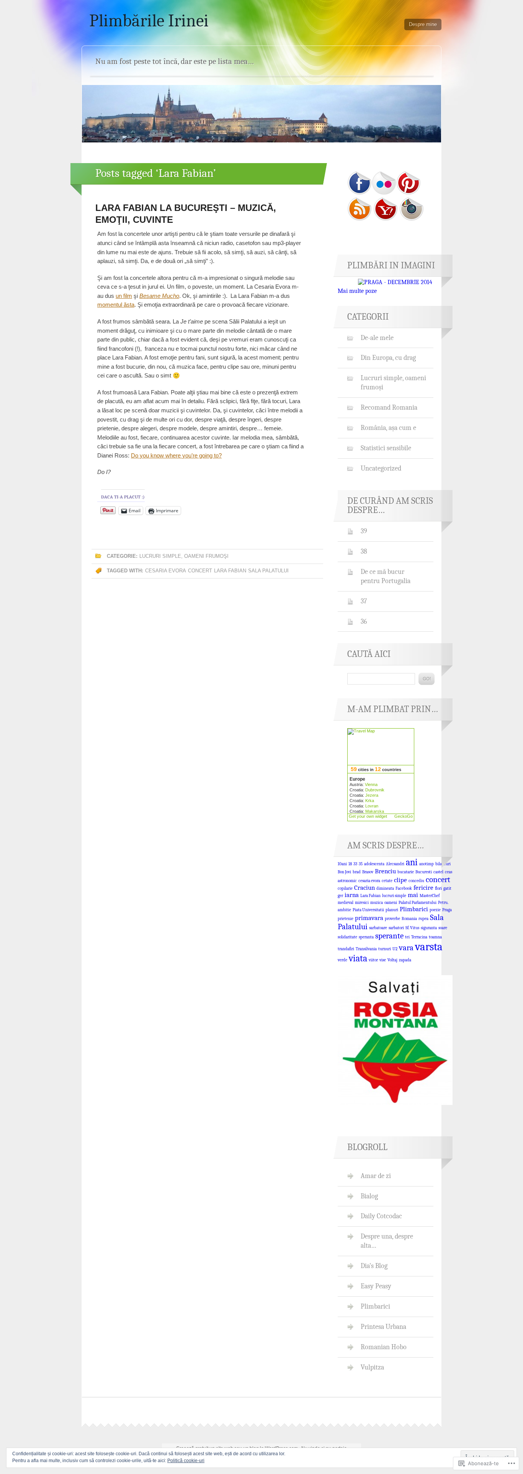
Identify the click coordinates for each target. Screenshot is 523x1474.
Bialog (369, 1196)
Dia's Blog (374, 1266)
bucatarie (405, 871)
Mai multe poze (357, 291)
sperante (389, 935)
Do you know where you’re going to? (176, 455)
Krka (369, 800)
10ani (342, 863)
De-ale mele (377, 337)
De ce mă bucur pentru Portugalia (385, 576)
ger (340, 895)
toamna (435, 937)
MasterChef (430, 895)
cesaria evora (165, 571)
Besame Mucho (159, 296)
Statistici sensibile (386, 448)
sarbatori (396, 927)
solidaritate (347, 937)
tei (407, 937)
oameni (390, 902)
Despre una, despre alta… (387, 1241)
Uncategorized (381, 468)
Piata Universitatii (368, 909)
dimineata (385, 888)
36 (364, 621)
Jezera (371, 795)
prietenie (345, 918)
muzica (376, 902)
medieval (345, 902)
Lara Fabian (230, 571)
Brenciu (385, 871)
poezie (435, 909)
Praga (447, 909)
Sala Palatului (268, 571)
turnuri (384, 948)
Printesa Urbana (383, 1326)
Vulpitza (372, 1367)
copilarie (345, 888)
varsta (429, 946)
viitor (373, 960)
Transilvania (366, 948)
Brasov (367, 871)
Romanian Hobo (384, 1347)
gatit (447, 888)
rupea (423, 918)
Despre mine (423, 24)
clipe (400, 880)
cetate (387, 880)
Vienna (371, 784)
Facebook (404, 888)
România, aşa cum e (388, 427)
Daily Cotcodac (381, 1216)
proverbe (392, 918)
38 (364, 551)
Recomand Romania (389, 407)
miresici (362, 902)
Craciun (364, 887)
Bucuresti (423, 871)
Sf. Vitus (412, 927)
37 (364, 601)
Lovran (371, 806)
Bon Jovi (344, 871)
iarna (352, 895)
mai (413, 895)
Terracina (419, 937)
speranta (366, 937)
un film (124, 296)
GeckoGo (403, 816)
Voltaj (392, 960)
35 (361, 863)
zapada (405, 960)
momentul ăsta (115, 304)
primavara (369, 918)
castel (438, 871)
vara (406, 947)
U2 (394, 948)
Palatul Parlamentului (417, 902)
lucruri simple (394, 895)
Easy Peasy (376, 1286)
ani (412, 862)
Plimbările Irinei (149, 20)
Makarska (374, 811)
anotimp (426, 863)
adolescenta (374, 863)
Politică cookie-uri (185, 1460)
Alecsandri (395, 863)
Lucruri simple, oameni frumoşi (184, 556)
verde (342, 960)
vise (382, 960)
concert (200, 571)
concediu (416, 880)
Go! (426, 679)
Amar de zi (376, 1176)
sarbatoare (378, 927)
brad (357, 871)
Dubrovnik (374, 790)
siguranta (429, 927)
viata (358, 958)
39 (364, 531)
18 (350, 863)
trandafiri (346, 948)
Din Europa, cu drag (388, 357)
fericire (423, 887)
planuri (392, 909)
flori (438, 888)
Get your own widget (368, 816)
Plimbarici (414, 909)
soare (442, 927)
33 (355, 863)
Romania (409, 918)
